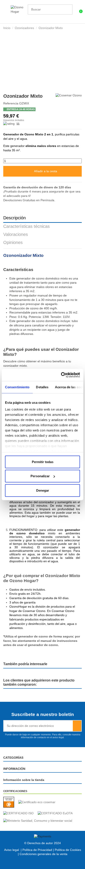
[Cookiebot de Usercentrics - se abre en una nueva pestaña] (61, 375)
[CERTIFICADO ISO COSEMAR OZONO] (20, 813)
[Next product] (80, 27)
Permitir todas (42, 461)
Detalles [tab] (42, 387)
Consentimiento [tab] (17, 387)
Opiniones (13, 242)
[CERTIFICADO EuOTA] (57, 813)
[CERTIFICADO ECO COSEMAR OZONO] (38, 802)
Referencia (10, 103)
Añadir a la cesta (45, 171)
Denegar (42, 490)
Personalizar (40, 476)
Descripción (14, 218)
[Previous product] (75, 27)
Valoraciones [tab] (15, 234)
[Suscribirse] (77, 726)
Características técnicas (26, 226)
